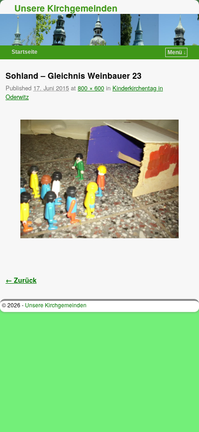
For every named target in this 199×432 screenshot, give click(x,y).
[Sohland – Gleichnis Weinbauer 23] (99, 179)
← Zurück (21, 280)
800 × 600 (91, 87)
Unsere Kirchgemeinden (66, 7)
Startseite (24, 52)
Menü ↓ (177, 52)
